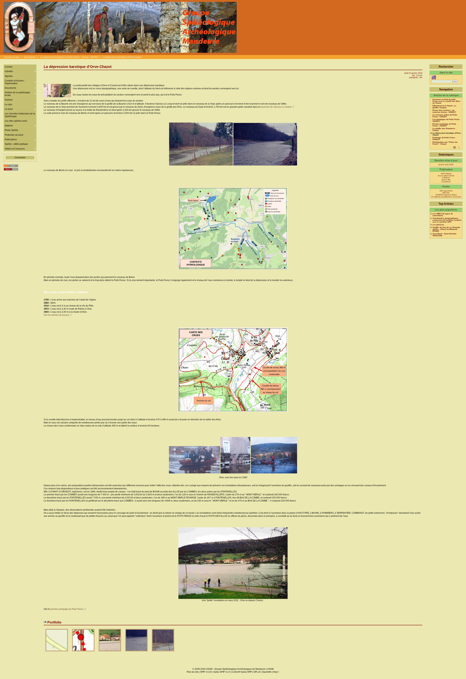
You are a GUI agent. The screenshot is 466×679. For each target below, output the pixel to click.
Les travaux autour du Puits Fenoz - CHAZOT (445, 116)
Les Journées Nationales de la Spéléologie (20, 114)
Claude (419, 75)
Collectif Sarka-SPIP (242, 672)
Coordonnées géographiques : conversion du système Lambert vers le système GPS (447, 220)
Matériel (9, 125)
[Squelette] (11, 169)
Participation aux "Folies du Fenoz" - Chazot (445, 143)
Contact (8, 67)
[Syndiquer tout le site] (11, 165)
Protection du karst (14, 135)
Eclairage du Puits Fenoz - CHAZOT (444, 138)
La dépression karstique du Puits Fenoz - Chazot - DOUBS (69, 57)
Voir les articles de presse (56, 315)
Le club (8, 104)
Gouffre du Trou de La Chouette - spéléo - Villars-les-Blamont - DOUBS (447, 229)
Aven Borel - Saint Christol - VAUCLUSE (445, 235)
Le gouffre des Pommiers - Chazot (444, 129)
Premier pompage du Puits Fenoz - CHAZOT (444, 125)
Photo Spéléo (11, 130)
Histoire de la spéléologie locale (17, 93)
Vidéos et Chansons (15, 148)
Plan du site (192, 672)
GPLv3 (257, 672)
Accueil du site (12, 57)
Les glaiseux (438, 225)
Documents (29, 57)
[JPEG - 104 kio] (163, 653)
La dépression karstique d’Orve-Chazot (122, 57)
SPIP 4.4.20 (206, 672)
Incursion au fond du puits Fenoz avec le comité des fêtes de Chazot (446, 101)
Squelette (266, 672)
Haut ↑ (276, 672)
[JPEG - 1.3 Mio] (83, 653)
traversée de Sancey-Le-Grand (275, 107)
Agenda (9, 76)
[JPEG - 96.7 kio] (136, 653)
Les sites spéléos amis (16, 121)
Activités (9, 71)
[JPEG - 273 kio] (110, 653)
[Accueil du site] (120, 27)
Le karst (9, 109)
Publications (11, 139)
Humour (9, 100)
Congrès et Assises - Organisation (15, 81)
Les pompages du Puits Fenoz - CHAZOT (446, 120)
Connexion (20, 157)
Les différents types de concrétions (443, 215)
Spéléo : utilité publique (16, 144)
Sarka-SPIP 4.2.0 (221, 672)
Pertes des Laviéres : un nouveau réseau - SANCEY (444, 111)
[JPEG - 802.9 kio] (57, 653)
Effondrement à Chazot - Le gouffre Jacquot (444, 107)
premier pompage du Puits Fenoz (66, 609)
